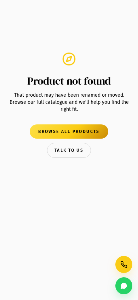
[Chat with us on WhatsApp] (123, 285)
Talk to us (69, 150)
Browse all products (69, 131)
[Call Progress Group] (123, 264)
